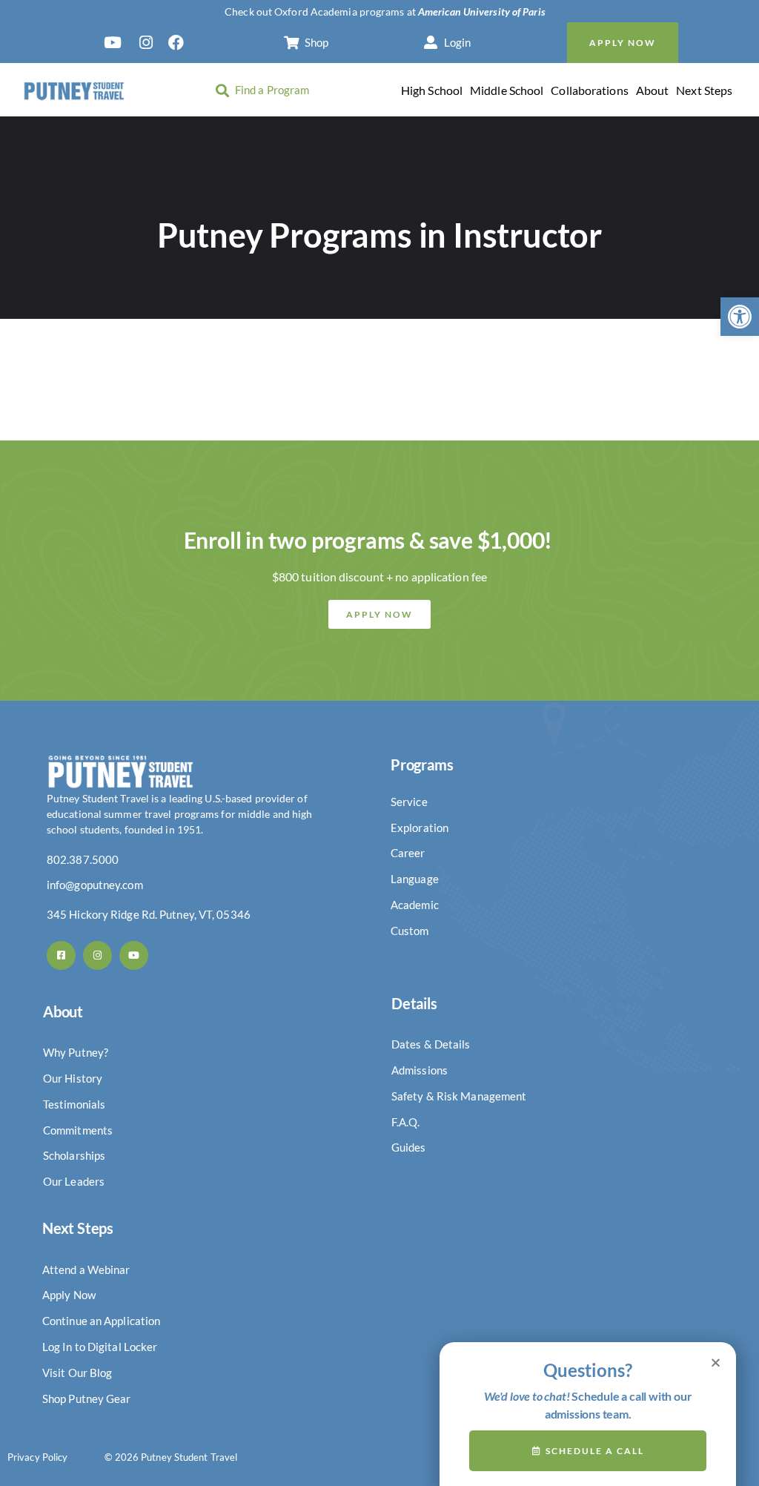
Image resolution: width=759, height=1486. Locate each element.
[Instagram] (97, 955)
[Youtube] (133, 955)
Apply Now (622, 42)
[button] (739, 316)
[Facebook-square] (61, 955)
